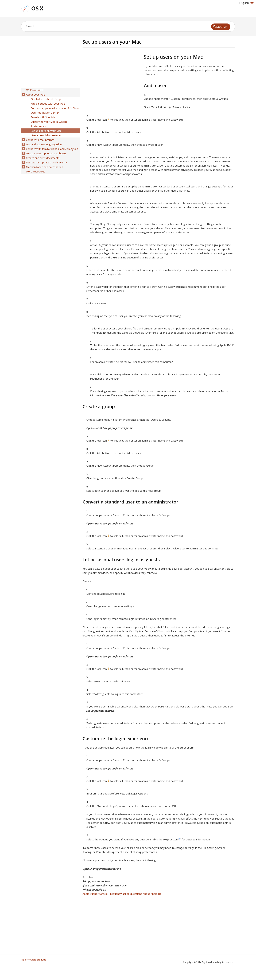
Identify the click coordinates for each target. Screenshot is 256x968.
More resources (35, 171)
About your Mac (35, 94)
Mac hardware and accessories (44, 167)
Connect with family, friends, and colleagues (52, 149)
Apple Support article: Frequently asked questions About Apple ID (122, 893)
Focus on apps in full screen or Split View (55, 108)
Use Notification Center (45, 112)
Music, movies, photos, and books (46, 153)
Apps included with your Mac (48, 103)
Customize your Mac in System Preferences (49, 124)
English (244, 3)
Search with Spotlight (43, 117)
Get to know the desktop (46, 99)
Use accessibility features (46, 135)
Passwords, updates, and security (46, 162)
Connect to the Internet (40, 139)
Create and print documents (43, 158)
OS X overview (35, 90)
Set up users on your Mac (46, 130)
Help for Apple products (33, 959)
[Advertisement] (112, 78)
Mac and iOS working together (44, 144)
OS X (37, 8)
